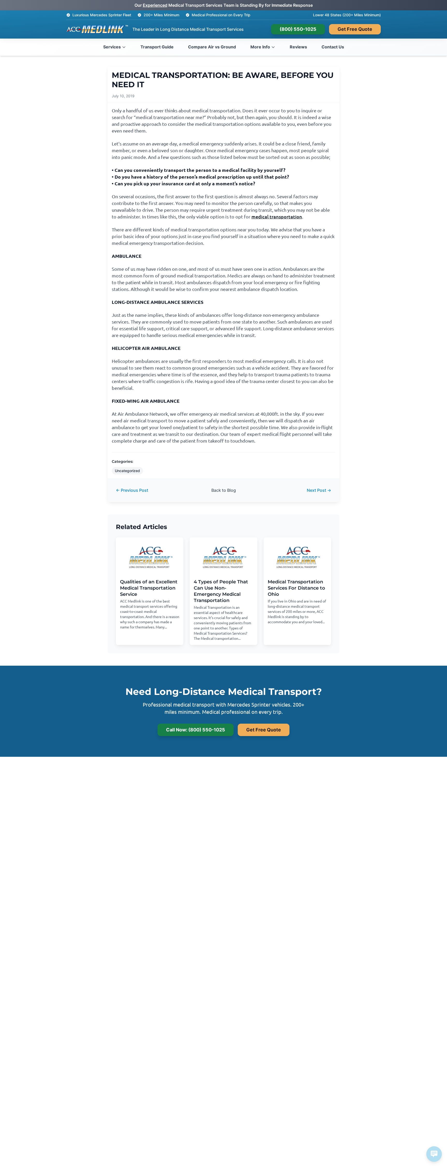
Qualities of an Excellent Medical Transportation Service (148, 588)
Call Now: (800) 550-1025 (195, 729)
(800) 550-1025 (298, 29)
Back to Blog (223, 490)
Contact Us (333, 46)
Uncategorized (127, 470)
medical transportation (276, 216)
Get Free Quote (355, 29)
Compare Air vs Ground (212, 46)
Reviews (298, 46)
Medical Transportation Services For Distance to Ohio (296, 588)
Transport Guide (157, 46)
